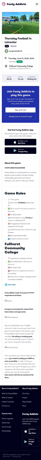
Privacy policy (16, 456)
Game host (6, 423)
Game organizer (7, 418)
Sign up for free (20, 110)
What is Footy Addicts (9, 393)
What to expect (7, 397)
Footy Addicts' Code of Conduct (16, 293)
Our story (25, 393)
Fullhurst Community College (21, 66)
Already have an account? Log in (20, 116)
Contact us (6, 406)
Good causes (6, 427)
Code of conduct (8, 402)
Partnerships (6, 431)
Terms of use (6, 456)
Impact (24, 397)
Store (24, 406)
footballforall (17, 51)
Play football (26, 402)
